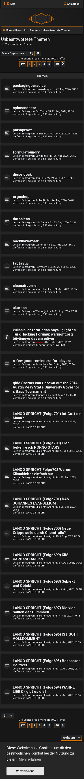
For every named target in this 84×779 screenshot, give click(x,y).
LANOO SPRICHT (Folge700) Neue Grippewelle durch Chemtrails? (42, 530)
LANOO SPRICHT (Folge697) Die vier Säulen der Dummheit (44, 610)
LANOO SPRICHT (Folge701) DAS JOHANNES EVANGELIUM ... (41, 501)
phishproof (22, 130)
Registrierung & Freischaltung (44, 92)
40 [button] (57, 64)
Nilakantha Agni (44, 421)
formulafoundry (26, 152)
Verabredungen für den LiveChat (45, 345)
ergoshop (21, 197)
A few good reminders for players (42, 361)
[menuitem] (10, 4)
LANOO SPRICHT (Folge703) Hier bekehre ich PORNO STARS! (41, 445)
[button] (22, 64)
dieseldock (22, 174)
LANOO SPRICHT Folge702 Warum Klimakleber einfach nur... (42, 471)
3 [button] (39, 64)
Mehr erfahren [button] (30, 759)
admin (39, 342)
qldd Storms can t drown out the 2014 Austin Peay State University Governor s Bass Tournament (46, 387)
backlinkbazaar (26, 241)
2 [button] (34, 64)
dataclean (21, 219)
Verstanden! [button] (25, 771)
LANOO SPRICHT (35, 427)
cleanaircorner (25, 285)
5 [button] (49, 64)
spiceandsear (24, 108)
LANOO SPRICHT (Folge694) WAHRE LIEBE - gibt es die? (44, 689)
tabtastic (21, 263)
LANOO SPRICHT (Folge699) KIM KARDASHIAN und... (40, 557)
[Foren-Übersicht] (41, 18)
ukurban (20, 308)
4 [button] (44, 64)
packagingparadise (29, 85)
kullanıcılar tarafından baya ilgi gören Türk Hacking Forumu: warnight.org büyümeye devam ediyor (44, 334)
